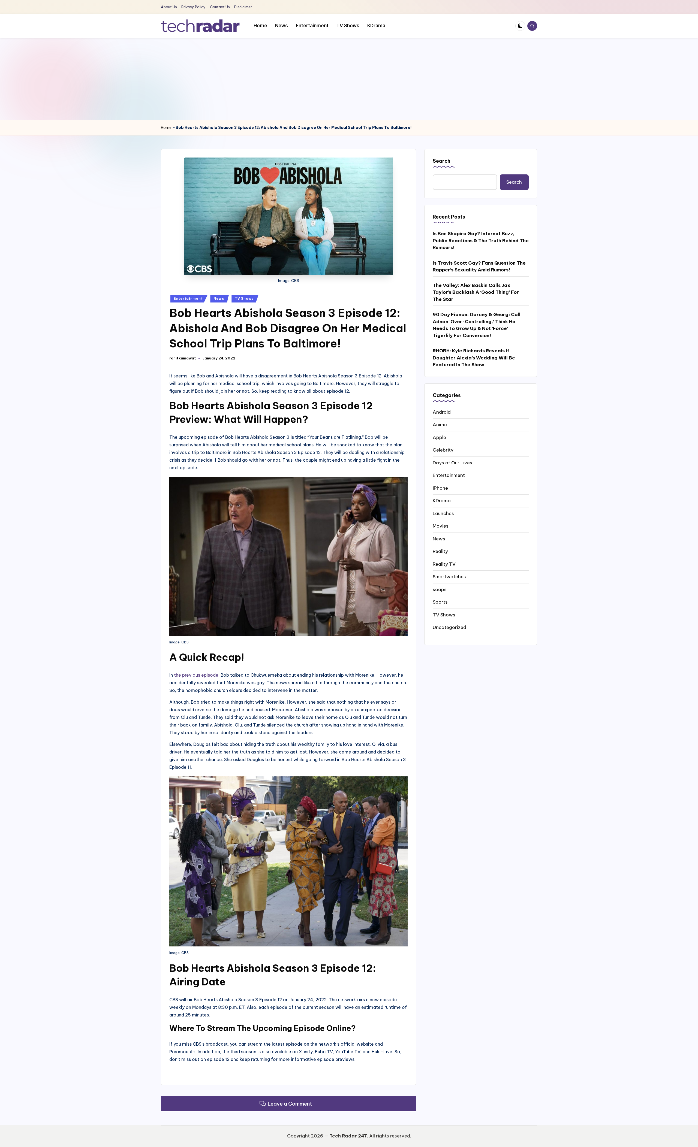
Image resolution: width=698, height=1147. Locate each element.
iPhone (440, 488)
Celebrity (443, 450)
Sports (440, 602)
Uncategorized (449, 627)
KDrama (442, 500)
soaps (440, 589)
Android (442, 412)
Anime (440, 424)
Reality (440, 551)
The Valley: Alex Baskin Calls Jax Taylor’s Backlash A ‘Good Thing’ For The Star (476, 292)
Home (166, 127)
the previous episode (196, 675)
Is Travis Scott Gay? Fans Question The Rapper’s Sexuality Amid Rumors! (479, 266)
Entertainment (188, 298)
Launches (443, 513)
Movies (441, 526)
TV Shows (244, 298)
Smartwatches (449, 576)
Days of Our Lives (452, 462)
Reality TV (444, 564)
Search (441, 161)
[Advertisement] (349, 79)
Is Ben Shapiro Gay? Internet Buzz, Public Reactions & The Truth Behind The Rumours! (481, 240)
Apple (439, 437)
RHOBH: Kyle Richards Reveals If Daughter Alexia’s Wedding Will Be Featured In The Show (474, 357)
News (218, 298)
